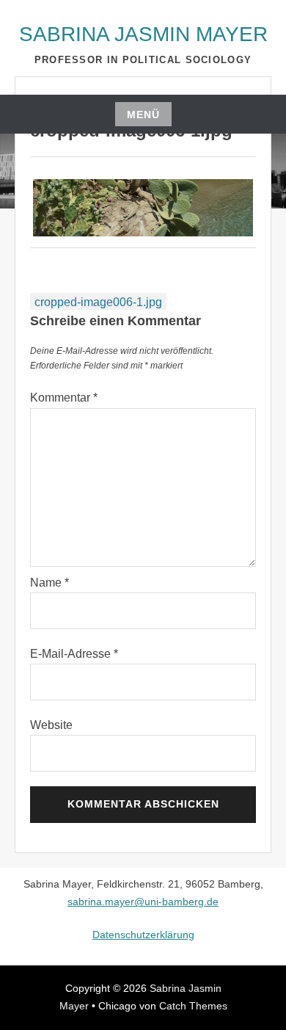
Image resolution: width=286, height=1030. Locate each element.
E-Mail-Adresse (74, 654)
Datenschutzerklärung (143, 934)
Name (49, 582)
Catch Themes (193, 1006)
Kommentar (64, 397)
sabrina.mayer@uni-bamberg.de (143, 901)
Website (51, 725)
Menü (143, 114)
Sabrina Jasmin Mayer (143, 34)
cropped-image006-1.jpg (98, 302)
